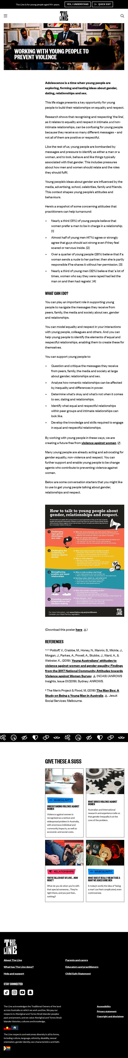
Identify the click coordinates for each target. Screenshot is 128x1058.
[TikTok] (6, 993)
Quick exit (104, 4)
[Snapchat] (30, 993)
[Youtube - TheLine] (22, 993)
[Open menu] (5, 16)
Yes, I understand (78, 4)
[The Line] (64, 16)
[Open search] (122, 16)
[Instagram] (14, 993)
